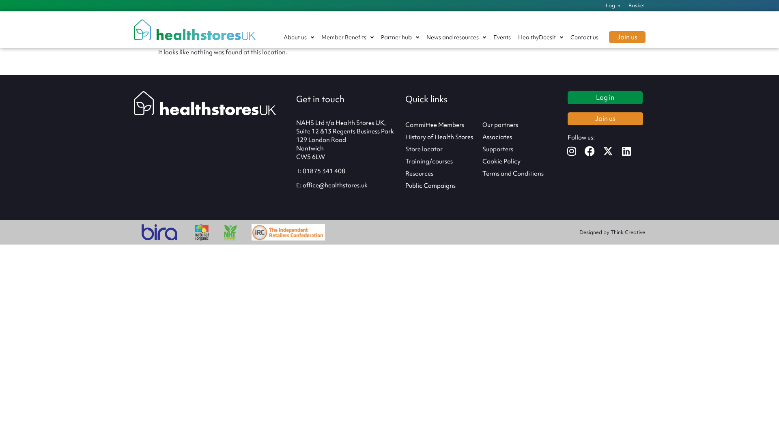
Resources (419, 174)
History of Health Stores (439, 137)
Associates (497, 137)
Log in (613, 5)
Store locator (424, 149)
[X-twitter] (613, 151)
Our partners (500, 125)
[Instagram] (577, 151)
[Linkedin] (631, 151)
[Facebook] (595, 151)
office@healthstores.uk (335, 185)
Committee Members (434, 125)
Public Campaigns (430, 186)
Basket (636, 5)
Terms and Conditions (513, 174)
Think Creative (628, 232)
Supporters (497, 149)
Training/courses (429, 161)
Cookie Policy (501, 161)
